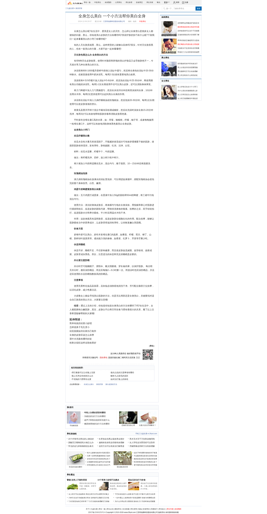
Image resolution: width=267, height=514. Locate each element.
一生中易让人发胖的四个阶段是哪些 (128, 498)
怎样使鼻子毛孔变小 (80, 327)
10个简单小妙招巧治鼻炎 (108, 480)
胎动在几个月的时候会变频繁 (144, 501)
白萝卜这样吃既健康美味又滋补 (98, 456)
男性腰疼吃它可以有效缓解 (188, 71)
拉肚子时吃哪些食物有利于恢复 (145, 453)
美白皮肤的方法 (104, 35)
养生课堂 (133, 509)
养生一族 (87, 2)
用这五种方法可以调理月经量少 (97, 494)
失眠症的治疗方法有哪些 (95, 416)
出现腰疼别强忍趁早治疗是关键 (98, 462)
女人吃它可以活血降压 (77, 494)
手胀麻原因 (74, 426)
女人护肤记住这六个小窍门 (188, 87)
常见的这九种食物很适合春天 (81, 446)
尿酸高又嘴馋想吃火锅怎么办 (81, 442)
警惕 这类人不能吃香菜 (77, 480)
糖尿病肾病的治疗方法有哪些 (97, 424)
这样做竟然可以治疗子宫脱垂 (188, 31)
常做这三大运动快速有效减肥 (188, 52)
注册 (186, 2)
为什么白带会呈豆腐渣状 (124, 501)
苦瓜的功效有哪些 (75, 467)
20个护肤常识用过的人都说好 (81, 439)
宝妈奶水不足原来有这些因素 (188, 48)
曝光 (158, 2)
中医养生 (97, 2)
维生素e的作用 (122, 467)
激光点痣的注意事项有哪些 (122, 372)
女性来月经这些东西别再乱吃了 (98, 459)
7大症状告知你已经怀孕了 (78, 501)
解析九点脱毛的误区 (119, 376)
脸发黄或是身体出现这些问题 (188, 27)
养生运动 (110, 509)
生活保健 (126, 509)
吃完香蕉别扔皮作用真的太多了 (145, 462)
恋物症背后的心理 (128, 425)
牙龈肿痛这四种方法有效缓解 (142, 446)
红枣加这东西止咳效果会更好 (111, 439)
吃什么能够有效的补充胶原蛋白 (98, 453)
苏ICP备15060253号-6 (96, 512)
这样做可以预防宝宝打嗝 (100, 498)
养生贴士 (162, 509)
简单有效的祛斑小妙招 (81, 323)
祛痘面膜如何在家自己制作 (83, 331)
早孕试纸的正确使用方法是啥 (188, 40)
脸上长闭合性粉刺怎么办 (82, 376)
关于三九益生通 (91, 509)
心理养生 (118, 2)
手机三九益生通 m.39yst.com (146, 434)
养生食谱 (129, 2)
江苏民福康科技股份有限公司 (114, 21)
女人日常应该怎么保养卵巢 (188, 95)
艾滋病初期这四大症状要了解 (188, 35)
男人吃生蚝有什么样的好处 (188, 75)
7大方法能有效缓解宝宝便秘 (98, 501)
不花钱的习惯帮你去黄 (81, 379)
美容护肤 (79, 8)
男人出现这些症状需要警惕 (188, 67)
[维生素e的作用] (123, 465)
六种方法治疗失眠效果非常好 (79, 498)
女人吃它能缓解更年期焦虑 (188, 98)
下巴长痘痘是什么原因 (123, 494)
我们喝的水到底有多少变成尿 (188, 44)
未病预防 (108, 2)
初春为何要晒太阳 (148, 498)
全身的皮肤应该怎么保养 (82, 335)
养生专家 (149, 2)
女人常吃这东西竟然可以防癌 (142, 442)
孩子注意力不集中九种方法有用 (143, 494)
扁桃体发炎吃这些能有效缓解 (111, 442)
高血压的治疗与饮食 (137, 480)
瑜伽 (140, 509)
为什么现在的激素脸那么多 (188, 91)
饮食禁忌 (139, 2)
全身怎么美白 (80, 31)
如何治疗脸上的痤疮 (119, 379)
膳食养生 (118, 509)
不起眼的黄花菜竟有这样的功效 (145, 456)
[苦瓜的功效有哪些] (76, 465)
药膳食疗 (154, 509)
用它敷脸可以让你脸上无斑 (83, 372)
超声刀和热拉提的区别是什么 (97, 420)
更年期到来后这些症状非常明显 (145, 465)
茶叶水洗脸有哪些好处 (81, 339)
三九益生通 (69, 8)
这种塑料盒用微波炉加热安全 (188, 23)
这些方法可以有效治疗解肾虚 (111, 446)
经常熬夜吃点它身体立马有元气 (98, 465)
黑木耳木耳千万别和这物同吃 (142, 439)
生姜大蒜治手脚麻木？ (147, 425)
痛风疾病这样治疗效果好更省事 (145, 459)
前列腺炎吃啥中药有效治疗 (188, 64)
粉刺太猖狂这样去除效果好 (83, 343)
